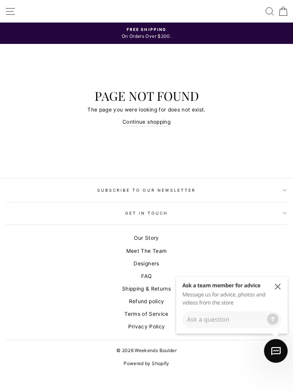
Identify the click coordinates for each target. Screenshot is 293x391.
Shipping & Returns (146, 289)
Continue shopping (146, 122)
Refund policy (146, 301)
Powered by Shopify (146, 363)
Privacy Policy (146, 326)
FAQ (146, 276)
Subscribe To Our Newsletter (146, 190)
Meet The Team (146, 251)
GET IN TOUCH (146, 213)
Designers (146, 263)
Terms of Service (146, 314)
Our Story (146, 238)
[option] (146, 33)
